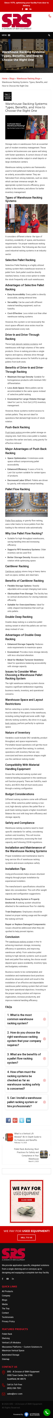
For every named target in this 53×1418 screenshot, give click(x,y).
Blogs (12, 78)
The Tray (6, 1308)
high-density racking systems (24, 344)
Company (6, 1295)
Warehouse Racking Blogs (28, 78)
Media (5, 1304)
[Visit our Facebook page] (22, 9)
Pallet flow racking (13, 520)
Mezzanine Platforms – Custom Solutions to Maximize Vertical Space (22, 1349)
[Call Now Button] (46, 1412)
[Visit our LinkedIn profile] (30, 9)
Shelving (6, 1338)
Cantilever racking (13, 571)
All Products (7, 1291)
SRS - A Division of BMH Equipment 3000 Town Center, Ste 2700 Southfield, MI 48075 (23, 1375)
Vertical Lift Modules (11, 1342)
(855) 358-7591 (14, 1388)
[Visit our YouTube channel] (26, 9)
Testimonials (8, 1317)
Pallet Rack (7, 1334)
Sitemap (5, 1359)
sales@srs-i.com (14, 1394)
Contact (5, 1313)
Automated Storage (10, 1355)
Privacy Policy (8, 1321)
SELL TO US (26, 1237)
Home (4, 78)
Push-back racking (13, 432)
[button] (4, 35)
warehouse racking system (21, 941)
